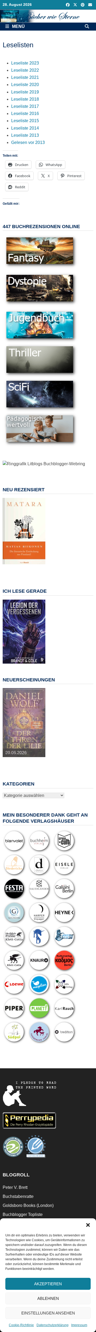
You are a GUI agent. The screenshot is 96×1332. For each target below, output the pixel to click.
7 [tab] (14, 570)
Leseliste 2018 (25, 99)
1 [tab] (8, 567)
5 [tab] (33, 567)
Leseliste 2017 (25, 106)
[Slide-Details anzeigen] (24, 531)
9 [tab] (27, 570)
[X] (75, 4)
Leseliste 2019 (25, 92)
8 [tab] (20, 570)
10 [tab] (33, 570)
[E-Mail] (90, 4)
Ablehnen (48, 1298)
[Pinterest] (83, 4)
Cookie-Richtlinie (21, 1325)
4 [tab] (27, 567)
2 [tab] (14, 567)
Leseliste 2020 (25, 84)
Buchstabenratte (18, 1196)
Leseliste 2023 (25, 63)
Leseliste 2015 (25, 120)
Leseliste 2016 (25, 113)
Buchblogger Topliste (23, 1214)
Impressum (79, 1325)
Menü (18, 26)
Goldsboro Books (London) (28, 1205)
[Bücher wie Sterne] (48, 16)
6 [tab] (39, 567)
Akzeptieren (48, 1284)
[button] (88, 1225)
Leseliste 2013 (25, 135)
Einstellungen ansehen (48, 1313)
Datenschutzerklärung (53, 1325)
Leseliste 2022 (25, 70)
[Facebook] (68, 4)
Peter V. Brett (15, 1187)
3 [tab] (20, 567)
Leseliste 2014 (25, 128)
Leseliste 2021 (25, 77)
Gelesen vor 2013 (28, 142)
